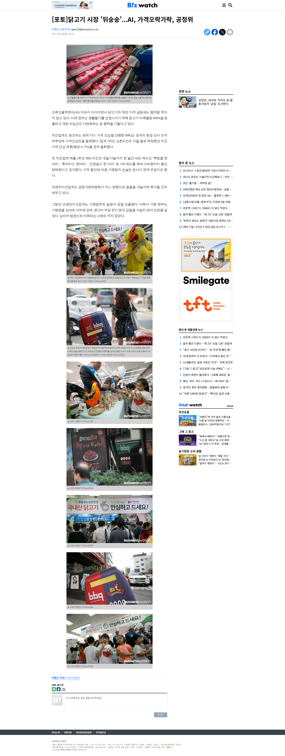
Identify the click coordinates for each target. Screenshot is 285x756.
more (230, 405)
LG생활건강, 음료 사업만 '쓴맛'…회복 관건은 (208, 362)
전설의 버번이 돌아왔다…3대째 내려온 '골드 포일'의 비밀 (215, 375)
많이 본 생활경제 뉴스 (191, 330)
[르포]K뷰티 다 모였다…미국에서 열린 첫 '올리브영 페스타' (216, 356)
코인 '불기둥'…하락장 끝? (197, 183)
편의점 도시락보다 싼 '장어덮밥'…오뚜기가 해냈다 (225, 459)
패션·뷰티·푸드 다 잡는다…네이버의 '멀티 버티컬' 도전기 (215, 381)
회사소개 (56, 732)
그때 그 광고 (186, 431)
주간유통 (184, 412)
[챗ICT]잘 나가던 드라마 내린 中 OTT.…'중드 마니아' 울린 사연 (218, 227)
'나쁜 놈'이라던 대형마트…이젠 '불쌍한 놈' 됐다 (224, 420)
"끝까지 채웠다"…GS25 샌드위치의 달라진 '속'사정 (226, 463)
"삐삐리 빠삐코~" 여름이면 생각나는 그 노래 (222, 436)
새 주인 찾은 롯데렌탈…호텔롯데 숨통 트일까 (208, 387)
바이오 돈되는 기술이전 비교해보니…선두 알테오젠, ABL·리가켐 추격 (221, 177)
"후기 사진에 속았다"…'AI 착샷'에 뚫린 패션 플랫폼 (211, 350)
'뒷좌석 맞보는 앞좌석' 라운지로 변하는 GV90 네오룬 (212, 221)
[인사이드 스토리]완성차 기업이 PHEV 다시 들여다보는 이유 (216, 170)
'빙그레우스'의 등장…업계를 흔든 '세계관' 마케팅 (224, 443)
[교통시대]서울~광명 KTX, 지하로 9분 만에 (206, 202)
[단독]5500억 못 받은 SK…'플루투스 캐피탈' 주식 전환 (213, 195)
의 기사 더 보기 (66, 677)
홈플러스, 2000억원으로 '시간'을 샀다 (218, 424)
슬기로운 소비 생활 (190, 451)
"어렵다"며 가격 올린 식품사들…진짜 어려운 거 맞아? (227, 417)
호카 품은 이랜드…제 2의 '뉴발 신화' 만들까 (207, 214)
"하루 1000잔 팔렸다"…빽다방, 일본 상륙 (206, 393)
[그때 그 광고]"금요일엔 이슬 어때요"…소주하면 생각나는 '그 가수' (220, 368)
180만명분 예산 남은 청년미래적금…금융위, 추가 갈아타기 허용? (219, 189)
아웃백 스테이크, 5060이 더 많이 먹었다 (205, 208)
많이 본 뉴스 (186, 163)
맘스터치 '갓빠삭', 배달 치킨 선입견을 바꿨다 (222, 456)
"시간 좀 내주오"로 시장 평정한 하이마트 (220, 440)
